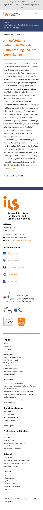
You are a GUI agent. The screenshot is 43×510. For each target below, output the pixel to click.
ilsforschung (12, 281)
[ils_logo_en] (12, 13)
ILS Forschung (13, 274)
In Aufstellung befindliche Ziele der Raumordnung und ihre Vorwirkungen (19, 47)
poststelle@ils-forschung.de (21, 240)
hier (13, 168)
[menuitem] (22, 7)
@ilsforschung (13, 260)
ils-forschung (12, 253)
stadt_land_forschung (16, 267)
